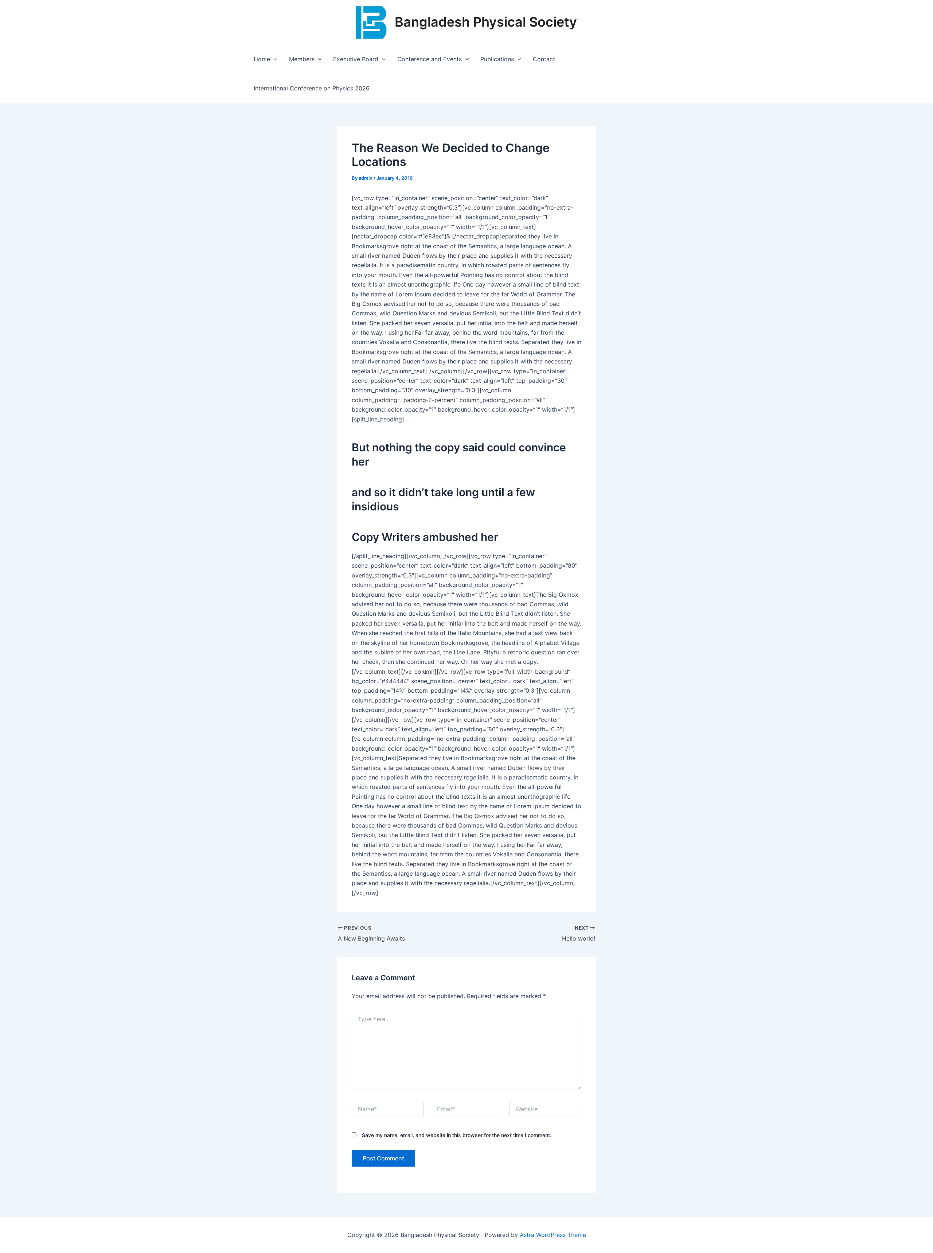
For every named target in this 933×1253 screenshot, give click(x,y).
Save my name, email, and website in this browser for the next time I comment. (456, 1135)
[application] (273, 59)
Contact (544, 59)
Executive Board (355, 59)
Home (262, 59)
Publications (497, 59)
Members (302, 59)
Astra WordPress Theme (553, 1234)
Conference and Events (429, 59)
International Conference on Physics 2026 (312, 88)
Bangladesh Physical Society (486, 22)
